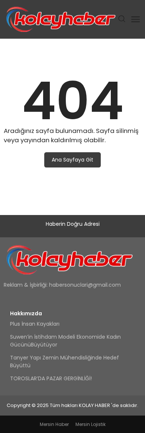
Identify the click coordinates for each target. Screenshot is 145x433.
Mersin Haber (54, 424)
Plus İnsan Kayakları (34, 324)
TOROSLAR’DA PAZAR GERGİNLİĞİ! (51, 378)
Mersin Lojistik (90, 424)
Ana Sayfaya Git (72, 159)
